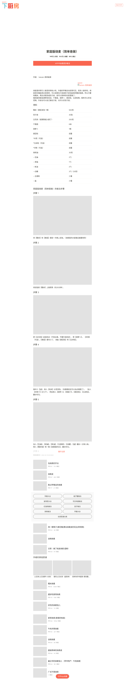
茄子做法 (77, 506)
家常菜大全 (48, 501)
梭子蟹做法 (77, 496)
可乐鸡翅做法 (77, 501)
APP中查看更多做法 (62, 63)
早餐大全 (48, 496)
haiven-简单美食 (45, 77)
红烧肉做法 (48, 506)
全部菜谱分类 (62, 517)
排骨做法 (48, 511)
